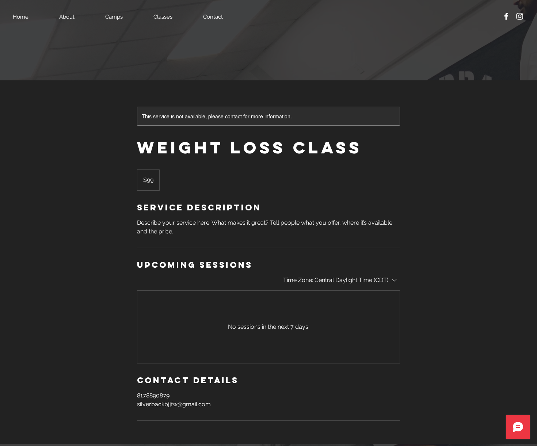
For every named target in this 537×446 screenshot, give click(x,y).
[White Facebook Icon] (506, 16)
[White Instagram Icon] (519, 16)
